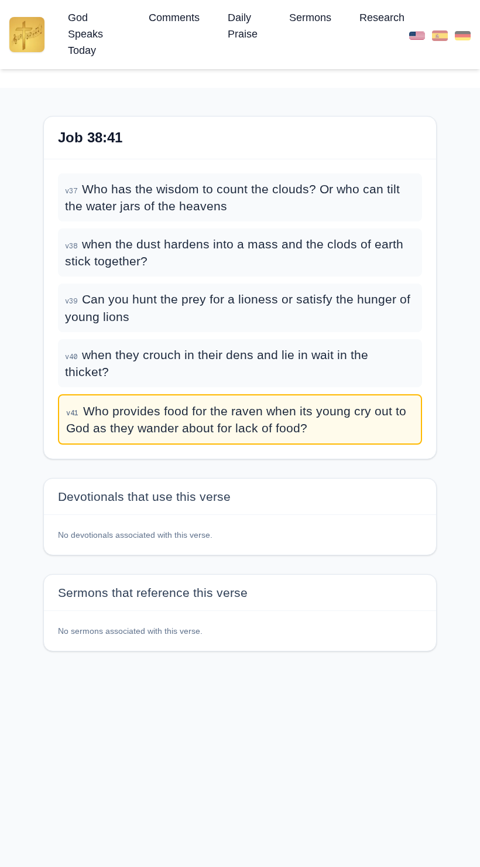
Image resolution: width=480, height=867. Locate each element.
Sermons (310, 17)
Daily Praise (243, 26)
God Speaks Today (85, 34)
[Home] (26, 34)
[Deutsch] (463, 34)
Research (381, 17)
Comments (174, 17)
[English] (417, 34)
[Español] (440, 34)
